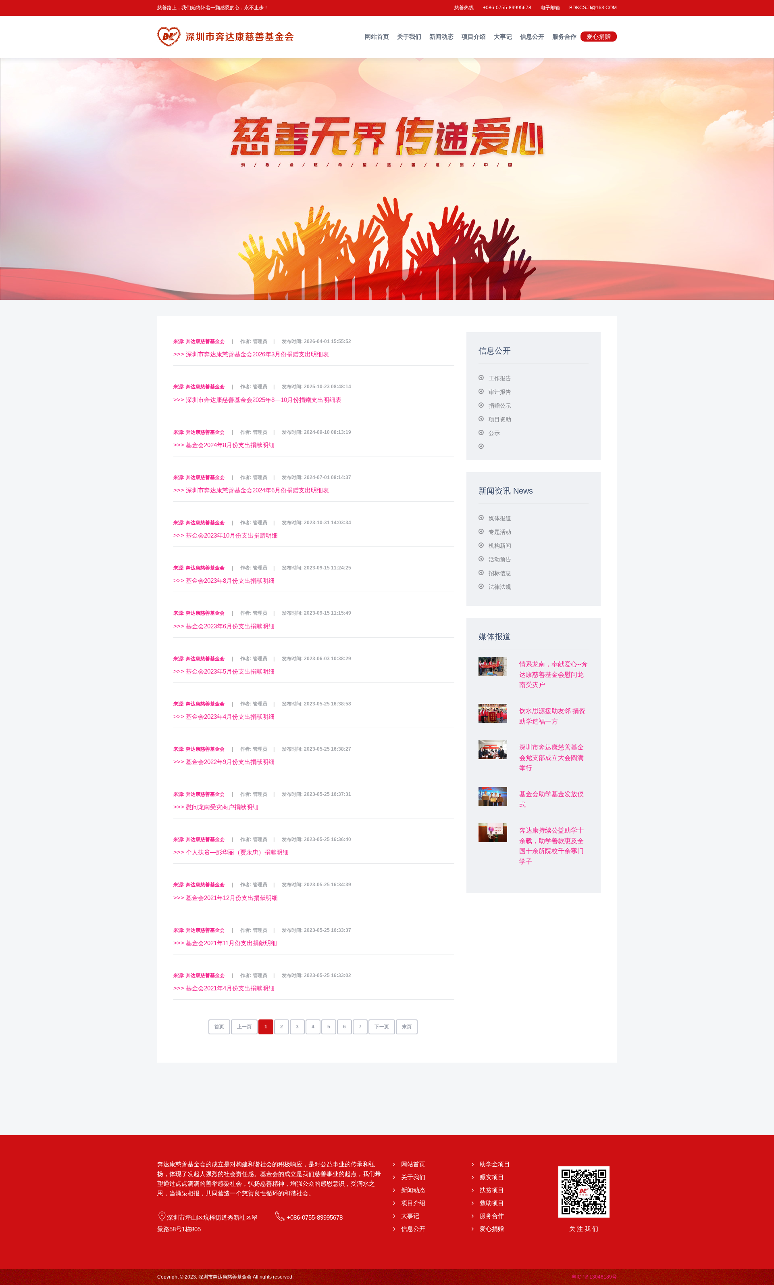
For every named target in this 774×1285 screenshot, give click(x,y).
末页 (407, 1027)
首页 (219, 1027)
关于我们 (409, 36)
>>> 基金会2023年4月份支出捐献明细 (224, 716)
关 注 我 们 (583, 1228)
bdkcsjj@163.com (593, 7)
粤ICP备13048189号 (594, 1277)
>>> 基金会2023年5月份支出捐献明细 (224, 671)
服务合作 (564, 36)
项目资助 (500, 419)
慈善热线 (464, 7)
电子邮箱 (550, 7)
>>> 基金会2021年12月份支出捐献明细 (225, 897)
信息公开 (532, 36)
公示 (494, 433)
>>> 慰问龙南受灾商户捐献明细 (215, 807)
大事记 (503, 36)
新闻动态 (441, 36)
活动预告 (500, 559)
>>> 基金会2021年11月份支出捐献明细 (225, 943)
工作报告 (500, 378)
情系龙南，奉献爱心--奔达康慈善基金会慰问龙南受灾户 (553, 674)
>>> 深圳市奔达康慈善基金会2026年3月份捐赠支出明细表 (251, 354)
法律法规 (500, 587)
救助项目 (492, 1202)
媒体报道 (500, 518)
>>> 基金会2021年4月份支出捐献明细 (224, 988)
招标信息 (500, 573)
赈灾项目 (492, 1177)
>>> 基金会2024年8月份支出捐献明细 (224, 445)
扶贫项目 (492, 1190)
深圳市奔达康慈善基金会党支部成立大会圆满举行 (551, 757)
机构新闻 (500, 545)
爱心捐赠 (599, 36)
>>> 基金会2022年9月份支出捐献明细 (224, 761)
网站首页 (377, 36)
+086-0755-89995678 (507, 7)
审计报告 (500, 392)
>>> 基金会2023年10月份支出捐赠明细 (225, 535)
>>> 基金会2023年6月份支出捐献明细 (224, 626)
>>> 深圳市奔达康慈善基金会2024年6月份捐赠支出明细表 (251, 490)
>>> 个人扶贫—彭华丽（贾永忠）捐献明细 (231, 852)
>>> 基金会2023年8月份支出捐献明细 (224, 580)
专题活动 (500, 532)
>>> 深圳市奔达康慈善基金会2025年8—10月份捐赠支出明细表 (257, 399)
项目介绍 (474, 36)
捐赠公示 (500, 405)
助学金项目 (495, 1164)
